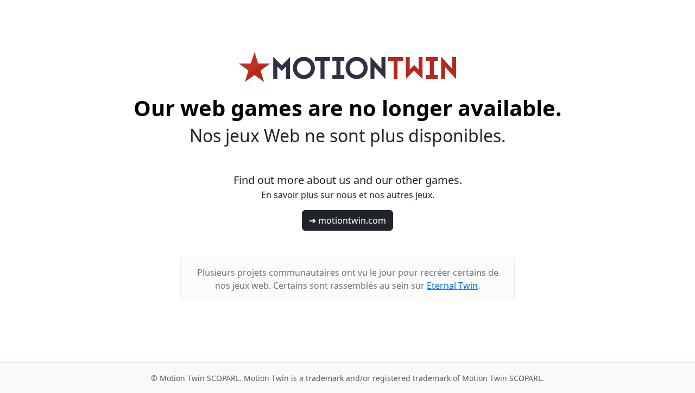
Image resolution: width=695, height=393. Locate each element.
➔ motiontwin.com (347, 220)
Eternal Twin (452, 285)
